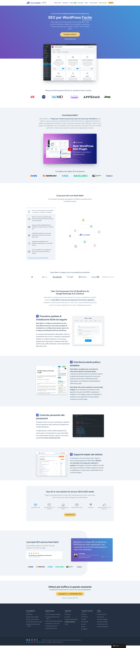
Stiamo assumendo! (70, 621)
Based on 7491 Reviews (34, 557)
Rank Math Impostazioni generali (54, 621)
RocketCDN (85, 621)
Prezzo (72, 3)
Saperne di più (70, 514)
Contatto (68, 616)
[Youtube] (32, 640)
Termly (84, 624)
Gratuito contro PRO (103, 624)
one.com (84, 614)
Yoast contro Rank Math (33, 619)
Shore (83, 626)
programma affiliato (102, 621)
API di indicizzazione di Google (34, 621)
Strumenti (80, 3)
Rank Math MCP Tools (52, 628)
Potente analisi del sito (52, 626)
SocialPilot (84, 629)
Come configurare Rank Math (53, 614)
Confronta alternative (103, 626)
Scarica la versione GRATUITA (70, 598)
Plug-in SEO (57, 3)
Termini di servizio (47, 640)
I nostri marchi (93, 3)
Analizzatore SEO (102, 614)
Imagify (84, 619)
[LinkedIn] (37, 640)
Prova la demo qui (70, 39)
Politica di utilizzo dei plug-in (73, 640)
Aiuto (86, 3)
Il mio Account (103, 3)
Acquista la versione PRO (70, 594)
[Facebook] (34, 640)
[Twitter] (27, 640)
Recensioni (29, 614)
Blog (67, 624)
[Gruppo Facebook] (29, 640)
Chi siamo (68, 614)
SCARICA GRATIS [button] (70, 34)
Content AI (65, 3)
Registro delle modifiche (33, 616)
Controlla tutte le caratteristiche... (38, 258)
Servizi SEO (101, 616)
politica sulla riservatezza (72, 619)
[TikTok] (39, 640)
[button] (70, 149)
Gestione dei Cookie (58, 640)
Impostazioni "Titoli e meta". (53, 623)
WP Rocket (85, 616)
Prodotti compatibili (102, 619)
